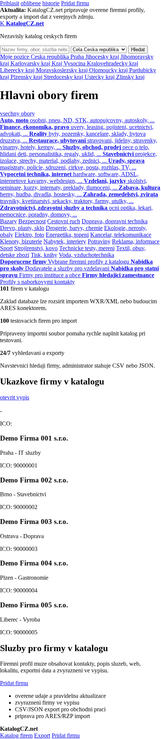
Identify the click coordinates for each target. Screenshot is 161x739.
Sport (6, 248)
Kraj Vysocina (69, 63)
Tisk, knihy (44, 255)
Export (42, 735)
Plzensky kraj (27, 77)
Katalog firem (16, 735)
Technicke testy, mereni (87, 248)
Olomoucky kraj (109, 70)
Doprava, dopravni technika (115, 221)
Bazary (8, 221)
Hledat (138, 49)
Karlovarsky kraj (31, 63)
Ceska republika (50, 56)
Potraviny (99, 241)
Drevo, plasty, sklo (22, 228)
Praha (77, 56)
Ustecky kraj (100, 77)
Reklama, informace (136, 241)
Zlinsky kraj (130, 77)
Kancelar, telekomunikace (120, 234)
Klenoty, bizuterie (21, 241)
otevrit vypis (14, 397)
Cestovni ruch (63, 221)
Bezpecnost (32, 221)
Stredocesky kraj (64, 77)
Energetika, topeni (67, 234)
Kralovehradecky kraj (112, 63)
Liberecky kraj (18, 70)
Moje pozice (15, 56)
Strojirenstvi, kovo (36, 248)
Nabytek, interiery (64, 241)
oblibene (31, 3)
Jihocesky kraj (103, 56)
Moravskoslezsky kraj (62, 70)
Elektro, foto (29, 234)
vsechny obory (17, 113)
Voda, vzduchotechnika (86, 255)
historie (51, 3)
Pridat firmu (75, 3)
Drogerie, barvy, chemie (74, 228)
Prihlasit (9, 3)
